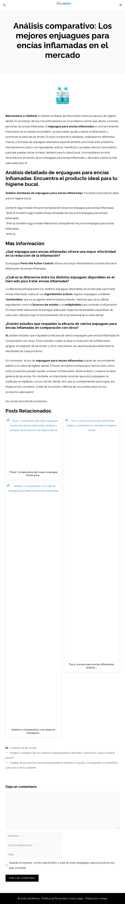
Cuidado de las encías (23, 747)
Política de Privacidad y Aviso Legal (62, 898)
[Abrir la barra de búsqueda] (4, 5)
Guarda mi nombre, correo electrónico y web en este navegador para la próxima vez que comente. (62, 865)
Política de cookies (96, 898)
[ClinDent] (64, 5)
